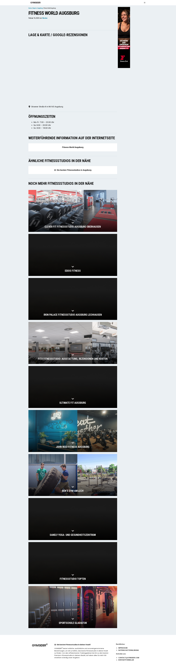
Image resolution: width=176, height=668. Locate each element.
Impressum (122, 648)
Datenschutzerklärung (128, 650)
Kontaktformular (126, 660)
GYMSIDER (35, 2)
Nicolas (44, 18)
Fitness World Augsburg (72, 147)
